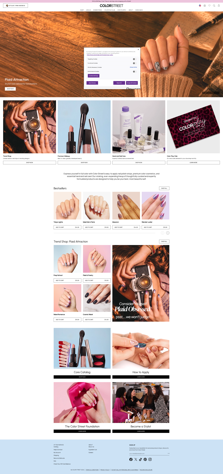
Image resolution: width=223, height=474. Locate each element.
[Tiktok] (140, 459)
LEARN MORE (82, 431)
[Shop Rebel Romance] (67, 298)
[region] (111, 1)
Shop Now (29, 162)
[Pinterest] (145, 459)
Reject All (119, 83)
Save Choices (92, 83)
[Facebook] (130, 459)
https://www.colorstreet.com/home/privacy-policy (100, 55)
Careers (91, 452)
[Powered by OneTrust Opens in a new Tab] (133, 88)
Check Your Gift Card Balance (62, 464)
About (91, 445)
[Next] (167, 232)
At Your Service (59, 445)
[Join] (167, 453)
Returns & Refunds (59, 458)
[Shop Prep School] (67, 259)
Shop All (164, 188)
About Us (91, 447)
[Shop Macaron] (126, 205)
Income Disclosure (146, 470)
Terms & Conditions (92, 470)
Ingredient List (93, 449)
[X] (135, 459)
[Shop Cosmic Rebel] (97, 298)
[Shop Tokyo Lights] (67, 205)
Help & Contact (58, 449)
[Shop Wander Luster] (155, 205)
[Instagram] (150, 459)
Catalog (56, 447)
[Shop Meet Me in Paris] (97, 205)
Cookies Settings (93, 75)
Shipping (56, 455)
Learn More (193, 162)
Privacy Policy (105, 470)
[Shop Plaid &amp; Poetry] (97, 259)
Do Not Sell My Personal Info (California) (125, 470)
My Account (57, 452)
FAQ (55, 461)
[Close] (138, 49)
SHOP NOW (10, 89)
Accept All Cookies (132, 83)
